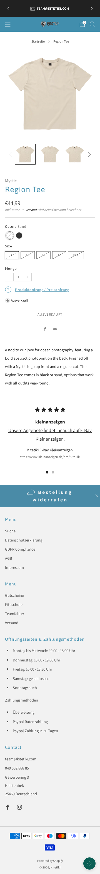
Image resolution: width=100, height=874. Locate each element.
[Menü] (8, 24)
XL (27, 255)
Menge (11, 268)
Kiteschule (13, 604)
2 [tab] (53, 472)
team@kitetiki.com (20, 759)
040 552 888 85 (17, 768)
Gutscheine (14, 595)
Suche (10, 530)
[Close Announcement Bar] (96, 496)
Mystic (11, 181)
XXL (76, 255)
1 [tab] (47, 472)
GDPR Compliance (20, 549)
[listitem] (50, 8)
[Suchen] (92, 24)
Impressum (14, 567)
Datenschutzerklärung (23, 540)
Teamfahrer (14, 613)
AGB (8, 558)
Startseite (38, 41)
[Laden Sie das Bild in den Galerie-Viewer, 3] (74, 154)
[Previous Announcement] (8, 8)
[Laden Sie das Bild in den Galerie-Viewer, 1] (25, 154)
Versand (31, 210)
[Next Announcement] (91, 8)
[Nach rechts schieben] (88, 154)
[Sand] (10, 235)
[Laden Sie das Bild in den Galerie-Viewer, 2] (50, 154)
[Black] (19, 235)
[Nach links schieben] (11, 154)
